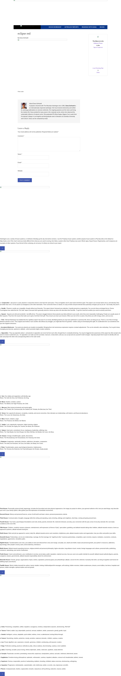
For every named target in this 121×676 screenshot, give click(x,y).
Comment (21, 136)
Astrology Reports (72, 27)
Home (68, 2)
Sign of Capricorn (98, 47)
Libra (98, 72)
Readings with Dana (89, 27)
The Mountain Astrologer (51, 105)
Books (102, 27)
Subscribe (77, 2)
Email (20, 162)
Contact (87, 2)
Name (20, 154)
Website (20, 171)
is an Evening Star (98, 68)
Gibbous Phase (98, 43)
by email (45, 118)
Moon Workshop (55, 27)
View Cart (97, 2)
